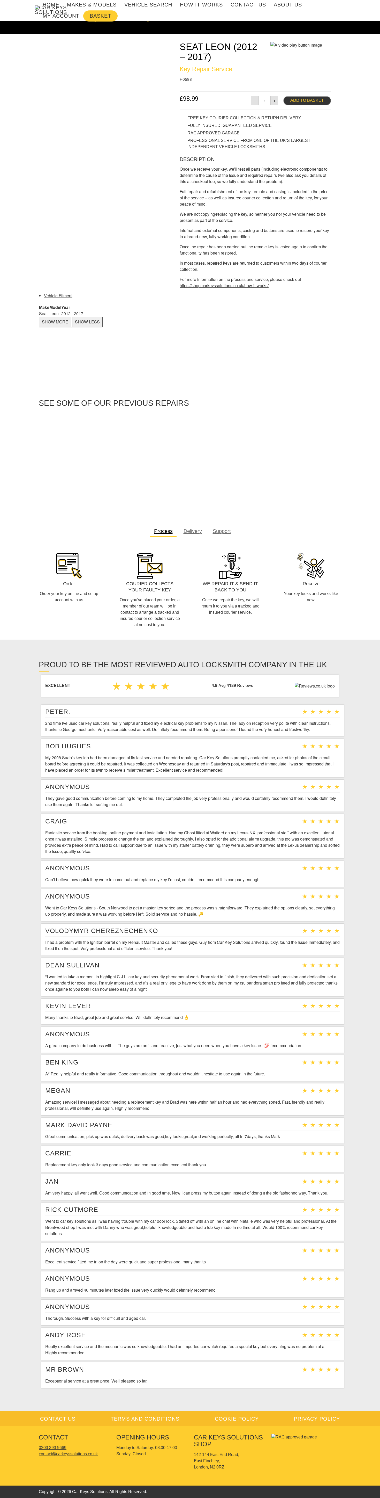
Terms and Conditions (145, 1419)
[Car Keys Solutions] (52, 10)
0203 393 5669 (52, 1447)
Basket (100, 16)
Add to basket (307, 100)
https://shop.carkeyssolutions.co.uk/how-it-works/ (224, 285)
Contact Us (57, 1419)
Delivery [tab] (193, 531)
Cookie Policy (237, 1419)
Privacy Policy (317, 1419)
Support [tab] (222, 531)
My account (61, 16)
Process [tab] (163, 531)
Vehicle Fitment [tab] (58, 296)
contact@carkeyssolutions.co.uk (68, 1454)
